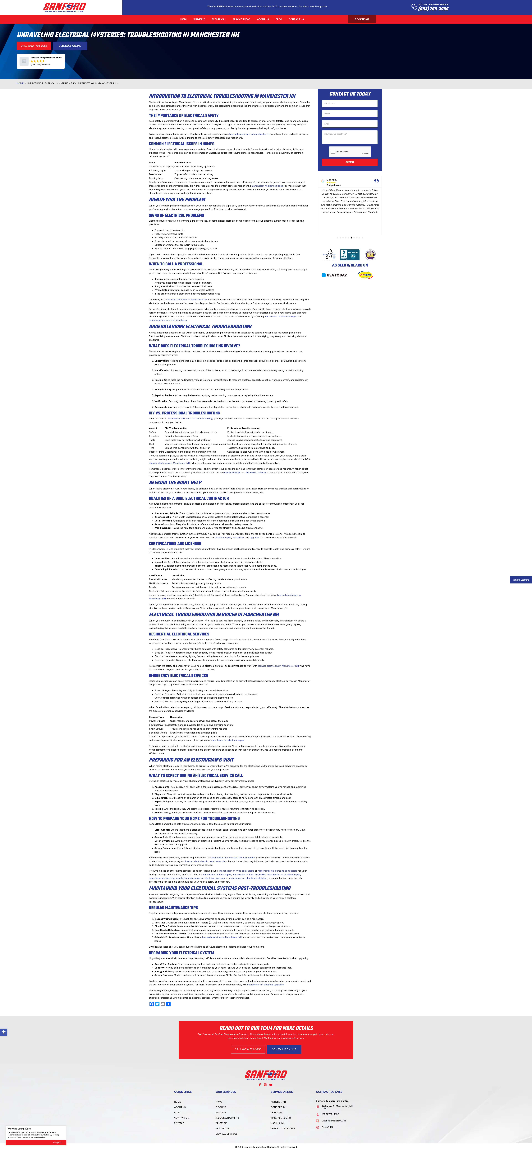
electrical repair (232, 472)
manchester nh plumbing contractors (277, 870)
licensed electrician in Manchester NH (188, 299)
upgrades (254, 537)
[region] (36, 1135)
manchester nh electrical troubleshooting (233, 857)
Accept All (57, 1143)
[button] (3, 1032)
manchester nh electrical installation (168, 320)
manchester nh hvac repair (217, 874)
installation (238, 537)
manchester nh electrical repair (267, 185)
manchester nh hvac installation (249, 874)
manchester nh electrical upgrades (206, 878)
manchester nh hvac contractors (236, 870)
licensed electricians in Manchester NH (249, 134)
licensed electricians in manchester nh (205, 861)
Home (20, 83)
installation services (256, 472)
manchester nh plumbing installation (248, 878)
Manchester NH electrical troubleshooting (190, 418)
